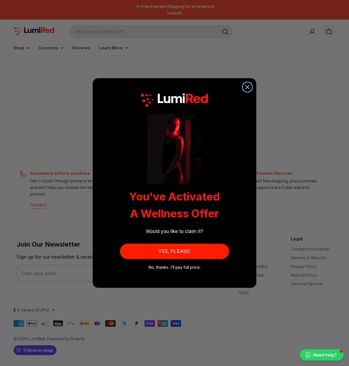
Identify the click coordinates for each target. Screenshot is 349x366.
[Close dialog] (247, 87)
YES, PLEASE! (174, 251)
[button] (322, 355)
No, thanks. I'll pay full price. (174, 267)
